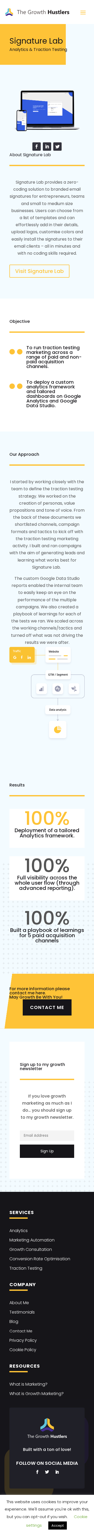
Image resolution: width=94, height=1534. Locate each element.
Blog (13, 1322)
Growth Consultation (30, 1249)
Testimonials (22, 1312)
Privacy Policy (23, 1340)
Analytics (18, 1231)
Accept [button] (57, 1525)
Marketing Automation (32, 1240)
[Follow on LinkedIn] (47, 146)
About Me (19, 1303)
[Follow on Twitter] (57, 146)
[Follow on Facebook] (36, 146)
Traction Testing (25, 1268)
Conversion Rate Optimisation (39, 1259)
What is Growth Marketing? (36, 1394)
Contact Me (47, 1007)
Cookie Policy (22, 1350)
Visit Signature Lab (39, 271)
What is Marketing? (28, 1384)
